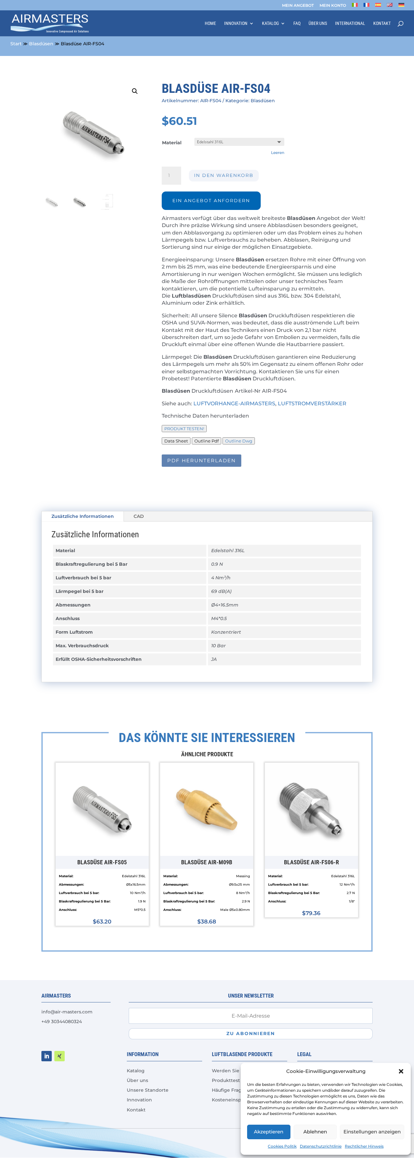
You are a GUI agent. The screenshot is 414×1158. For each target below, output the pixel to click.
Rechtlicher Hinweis (364, 1146)
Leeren (277, 152)
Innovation (235, 23)
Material (171, 143)
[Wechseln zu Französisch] (366, 6)
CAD (139, 516)
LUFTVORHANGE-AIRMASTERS (234, 403)
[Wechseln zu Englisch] (390, 6)
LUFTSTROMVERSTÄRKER (312, 403)
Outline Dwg (238, 440)
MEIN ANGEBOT (298, 6)
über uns (318, 23)
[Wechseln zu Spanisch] (378, 6)
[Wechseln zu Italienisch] (355, 6)
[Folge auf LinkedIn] (46, 1056)
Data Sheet (176, 440)
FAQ (296, 23)
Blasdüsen (41, 44)
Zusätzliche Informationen (82, 516)
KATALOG (270, 23)
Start (16, 44)
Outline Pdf (206, 440)
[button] (401, 1071)
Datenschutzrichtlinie (321, 1146)
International (350, 23)
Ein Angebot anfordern (211, 200)
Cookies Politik (282, 1146)
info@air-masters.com (67, 1012)
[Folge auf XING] (59, 1056)
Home (210, 23)
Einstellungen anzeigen (372, 1132)
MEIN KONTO (333, 6)
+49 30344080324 (61, 1021)
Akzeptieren (268, 1132)
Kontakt (382, 23)
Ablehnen (315, 1132)
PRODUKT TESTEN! (184, 428)
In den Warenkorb (224, 175)
